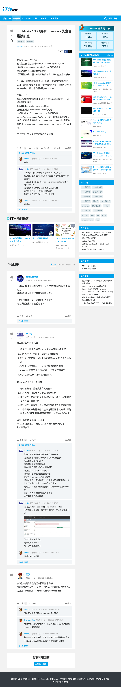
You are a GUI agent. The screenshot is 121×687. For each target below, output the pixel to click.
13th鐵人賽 (86, 192)
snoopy (20, 46)
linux (104, 215)
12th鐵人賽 (97, 197)
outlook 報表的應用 (89, 241)
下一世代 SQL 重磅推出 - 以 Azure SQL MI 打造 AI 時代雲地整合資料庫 (102, 154)
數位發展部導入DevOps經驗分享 (102, 109)
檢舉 (69, 148)
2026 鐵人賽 (53, 18)
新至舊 (61, 264)
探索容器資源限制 (40, 238)
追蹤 (58, 148)
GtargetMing (29, 620)
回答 (23, 148)
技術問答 (16, 18)
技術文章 (7, 18)
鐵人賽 (95, 201)
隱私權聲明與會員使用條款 (97, 679)
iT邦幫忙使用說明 (60, 682)
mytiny (27, 169)
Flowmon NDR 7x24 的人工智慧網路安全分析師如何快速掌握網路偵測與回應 (102, 143)
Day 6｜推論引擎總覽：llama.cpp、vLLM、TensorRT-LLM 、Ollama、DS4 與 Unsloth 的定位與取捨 (97, 291)
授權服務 (72, 679)
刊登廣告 (63, 679)
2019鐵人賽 (105, 201)
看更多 (109, 55)
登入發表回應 (23, 321)
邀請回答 (47, 148)
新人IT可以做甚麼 (89, 238)
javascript (85, 206)
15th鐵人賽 (86, 187)
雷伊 (28, 574)
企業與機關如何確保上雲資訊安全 (102, 72)
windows (85, 215)
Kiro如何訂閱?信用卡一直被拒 (93, 249)
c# (98, 215)
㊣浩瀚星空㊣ (32, 277)
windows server (87, 220)
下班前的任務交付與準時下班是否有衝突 (97, 303)
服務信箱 (81, 679)
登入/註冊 (113, 18)
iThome (54, 679)
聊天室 (43, 18)
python (106, 206)
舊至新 (53, 264)
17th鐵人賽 (86, 197)
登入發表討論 (23, 210)
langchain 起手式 (99, 132)
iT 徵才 (36, 18)
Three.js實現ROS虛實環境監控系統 (102, 121)
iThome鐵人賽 (97, 28)
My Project (26, 18)
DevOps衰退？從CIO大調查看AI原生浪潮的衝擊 (102, 168)
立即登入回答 (41, 664)
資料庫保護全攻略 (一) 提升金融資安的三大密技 (102, 98)
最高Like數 (70, 264)
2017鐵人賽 (86, 210)
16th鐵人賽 (97, 187)
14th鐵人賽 (97, 192)
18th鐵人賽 (97, 210)
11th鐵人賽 (86, 201)
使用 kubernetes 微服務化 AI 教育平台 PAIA (102, 84)
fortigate (21, 42)
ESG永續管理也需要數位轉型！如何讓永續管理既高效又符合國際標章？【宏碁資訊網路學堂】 (102, 61)
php (92, 215)
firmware (30, 42)
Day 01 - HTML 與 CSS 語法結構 (94, 286)
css (97, 220)
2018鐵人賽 (96, 206)
